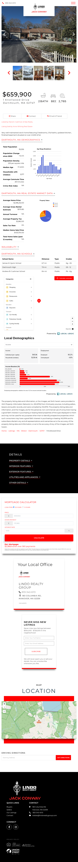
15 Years (27, 507)
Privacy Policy (13, 839)
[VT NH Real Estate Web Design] (13, 851)
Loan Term (9, 507)
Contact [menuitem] (10, 815)
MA (18, 431)
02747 (42, 431)
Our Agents (22, 603)
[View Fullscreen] (4, 711)
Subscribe (36, 651)
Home (4, 431)
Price (7, 512)
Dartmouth (33, 431)
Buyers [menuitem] (9, 807)
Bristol (24, 431)
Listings (12, 431)
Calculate (39, 538)
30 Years (18, 507)
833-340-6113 (10, 3)
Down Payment (10, 520)
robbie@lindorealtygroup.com (44, 815)
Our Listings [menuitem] (11, 813)
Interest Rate (10, 527)
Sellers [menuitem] (9, 810)
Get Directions (63, 758)
